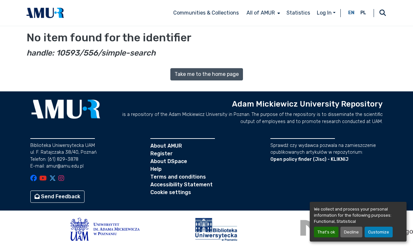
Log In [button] (325, 13)
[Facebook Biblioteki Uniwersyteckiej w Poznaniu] (33, 179)
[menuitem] (262, 13)
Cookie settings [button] (170, 192)
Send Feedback (60, 196)
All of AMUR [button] (261, 13)
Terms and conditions (178, 177)
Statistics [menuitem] (298, 13)
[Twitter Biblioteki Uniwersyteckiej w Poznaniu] (52, 179)
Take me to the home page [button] (207, 74)
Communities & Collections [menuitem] (206, 13)
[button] (45, 13)
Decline (351, 232)
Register (161, 153)
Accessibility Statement (181, 184)
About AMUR (166, 146)
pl (363, 13)
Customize (378, 232)
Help (156, 169)
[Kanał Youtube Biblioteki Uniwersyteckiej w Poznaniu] (43, 179)
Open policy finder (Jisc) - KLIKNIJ (309, 159)
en (351, 13)
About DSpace (168, 161)
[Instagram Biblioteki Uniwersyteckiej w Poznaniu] (61, 179)
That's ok (326, 232)
